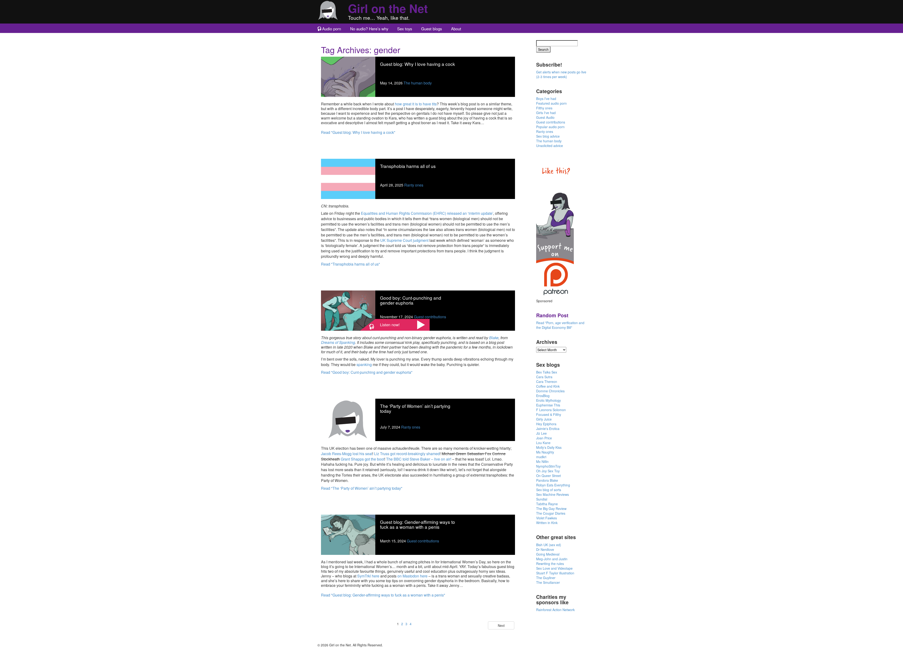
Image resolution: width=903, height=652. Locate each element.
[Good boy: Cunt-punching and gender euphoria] (348, 310)
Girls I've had (546, 112)
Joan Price (544, 438)
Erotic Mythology (548, 400)
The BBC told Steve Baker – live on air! (418, 459)
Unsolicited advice (549, 145)
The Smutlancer (548, 582)
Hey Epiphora (546, 423)
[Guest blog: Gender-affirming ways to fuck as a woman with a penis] (348, 534)
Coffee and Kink (548, 386)
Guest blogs (431, 29)
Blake (494, 337)
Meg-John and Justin (551, 559)
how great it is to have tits (416, 104)
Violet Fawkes (546, 518)
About (456, 29)
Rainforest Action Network (555, 609)
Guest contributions (430, 316)
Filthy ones (544, 108)
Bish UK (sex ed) (548, 544)
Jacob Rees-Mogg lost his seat (346, 453)
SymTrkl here (368, 576)
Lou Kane (543, 442)
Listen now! (390, 324)
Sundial (541, 499)
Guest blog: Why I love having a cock (417, 64)
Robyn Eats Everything (553, 485)
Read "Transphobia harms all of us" (350, 264)
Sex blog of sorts (548, 489)
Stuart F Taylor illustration (555, 573)
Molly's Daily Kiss (549, 447)
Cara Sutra (544, 376)
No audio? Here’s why (369, 29)
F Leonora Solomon (551, 409)
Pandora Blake (547, 480)
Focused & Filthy (548, 414)
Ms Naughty (545, 452)
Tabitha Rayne (547, 503)
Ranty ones (413, 185)
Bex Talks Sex (546, 372)
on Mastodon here (412, 576)
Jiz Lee (541, 433)
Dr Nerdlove (545, 549)
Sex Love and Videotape (554, 568)
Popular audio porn (550, 126)
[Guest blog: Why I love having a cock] (348, 76)
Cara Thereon (546, 381)
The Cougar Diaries (550, 513)
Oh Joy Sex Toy (548, 471)
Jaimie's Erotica (547, 428)
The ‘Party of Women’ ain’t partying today (415, 408)
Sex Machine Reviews (552, 494)
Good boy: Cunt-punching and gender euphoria (410, 300)
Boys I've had (546, 98)
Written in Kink (547, 522)
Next (501, 625)
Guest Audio (545, 117)
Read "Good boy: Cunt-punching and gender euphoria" (366, 372)
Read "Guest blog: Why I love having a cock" (358, 132)
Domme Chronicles (550, 391)
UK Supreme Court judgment (404, 240)
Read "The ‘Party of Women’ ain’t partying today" (361, 488)
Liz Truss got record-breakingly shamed (407, 453)
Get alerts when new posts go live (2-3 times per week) (561, 74)
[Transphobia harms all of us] (348, 178)
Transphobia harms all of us (408, 166)
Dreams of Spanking (338, 342)
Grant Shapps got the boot (362, 459)
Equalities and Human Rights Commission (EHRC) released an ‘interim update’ (427, 213)
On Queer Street (548, 475)
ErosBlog (543, 395)
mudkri (541, 456)
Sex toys (404, 29)
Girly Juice (544, 419)
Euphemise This (548, 405)
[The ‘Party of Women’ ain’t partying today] (348, 419)
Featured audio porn (551, 103)
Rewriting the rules (550, 563)
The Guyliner (545, 577)
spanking (364, 364)
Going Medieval (547, 554)
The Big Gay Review (551, 508)
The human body (418, 83)
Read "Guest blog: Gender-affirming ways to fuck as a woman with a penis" (383, 595)
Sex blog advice (548, 136)
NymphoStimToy (548, 466)
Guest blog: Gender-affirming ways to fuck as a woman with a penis (417, 524)
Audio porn (331, 29)
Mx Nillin (542, 461)
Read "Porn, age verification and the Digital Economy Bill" (560, 325)
